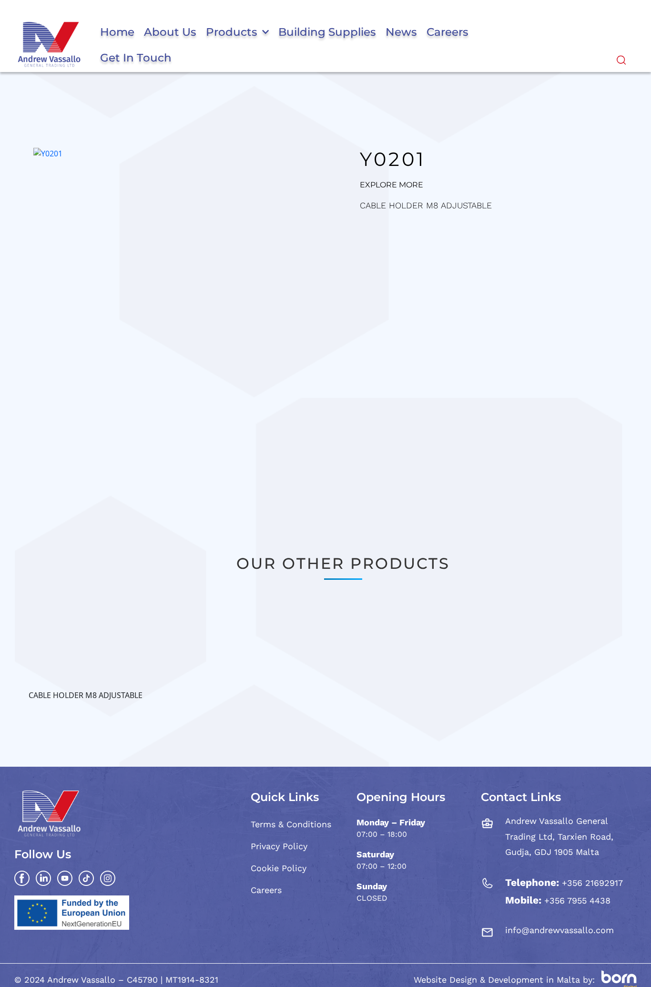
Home (117, 32)
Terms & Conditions (291, 824)
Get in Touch (136, 57)
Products (231, 32)
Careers (447, 32)
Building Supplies (327, 32)
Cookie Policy (278, 868)
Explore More (391, 184)
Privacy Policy (279, 846)
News (401, 32)
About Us (170, 32)
